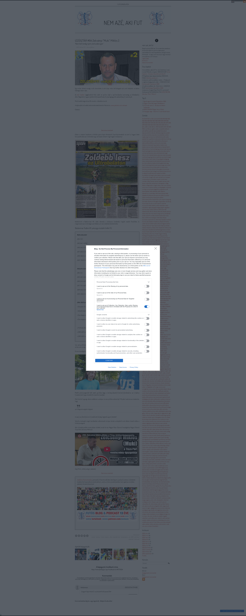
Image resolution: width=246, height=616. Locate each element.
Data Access (123, 367)
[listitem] (123, 282)
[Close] (156, 249)
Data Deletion (112, 367)
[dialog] (123, 308)
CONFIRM (109, 360)
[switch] (146, 286)
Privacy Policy (134, 367)
